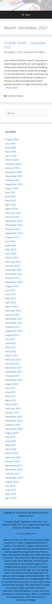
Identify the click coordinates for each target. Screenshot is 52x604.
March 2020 (11, 453)
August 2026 (12, 139)
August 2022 (12, 335)
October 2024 (12, 229)
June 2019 (10, 489)
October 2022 (12, 326)
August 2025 (12, 188)
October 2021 (12, 375)
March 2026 (11, 159)
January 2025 (12, 216)
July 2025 (10, 192)
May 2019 (10, 493)
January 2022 (12, 363)
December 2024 (13, 220)
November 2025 (13, 176)
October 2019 (12, 473)
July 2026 (10, 143)
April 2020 (10, 449)
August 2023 (12, 286)
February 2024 (13, 261)
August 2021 (12, 384)
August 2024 (12, 237)
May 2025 (10, 200)
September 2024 (14, 233)
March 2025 (11, 208)
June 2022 (10, 343)
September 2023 (14, 282)
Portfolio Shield (15, 95)
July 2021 (10, 388)
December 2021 (13, 367)
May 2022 (10, 347)
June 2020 (10, 441)
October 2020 (12, 424)
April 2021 (10, 400)
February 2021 (13, 408)
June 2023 (10, 294)
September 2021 (14, 379)
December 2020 (13, 416)
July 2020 (10, 436)
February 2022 (13, 359)
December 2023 (13, 269)
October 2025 (12, 180)
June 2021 (10, 392)
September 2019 (14, 477)
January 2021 (12, 412)
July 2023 (10, 290)
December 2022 (13, 318)
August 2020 (12, 432)
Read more (12, 87)
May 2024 (10, 249)
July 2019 (10, 485)
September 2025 (14, 184)
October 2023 (12, 278)
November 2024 (13, 224)
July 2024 (10, 241)
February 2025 (13, 212)
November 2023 (13, 273)
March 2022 (11, 355)
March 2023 (11, 306)
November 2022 (13, 322)
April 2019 (10, 498)
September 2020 (14, 428)
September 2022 (14, 330)
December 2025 (13, 172)
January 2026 (12, 167)
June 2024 (10, 245)
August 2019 (12, 481)
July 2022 (10, 339)
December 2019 (13, 465)
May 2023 (10, 298)
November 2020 (13, 420)
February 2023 (13, 310)
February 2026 (13, 163)
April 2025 (10, 204)
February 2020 (13, 457)
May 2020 (10, 445)
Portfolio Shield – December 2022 (24, 45)
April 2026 (10, 155)
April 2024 (10, 253)
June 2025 (10, 196)
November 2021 (13, 371)
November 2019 (13, 469)
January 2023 (12, 314)
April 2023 (10, 302)
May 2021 (10, 396)
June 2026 (10, 147)
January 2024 (12, 265)
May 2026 (10, 151)
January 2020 (12, 461)
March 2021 (11, 404)
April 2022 (10, 351)
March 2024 (11, 257)
